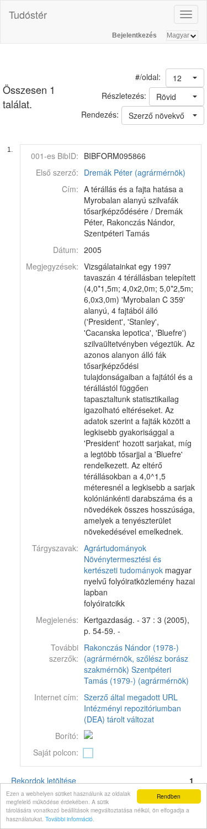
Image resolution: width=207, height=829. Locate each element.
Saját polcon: (55, 752)
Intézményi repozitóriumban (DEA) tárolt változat (132, 714)
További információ (69, 819)
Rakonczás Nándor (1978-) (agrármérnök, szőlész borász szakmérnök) (136, 658)
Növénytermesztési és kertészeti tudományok (123, 564)
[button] (185, 77)
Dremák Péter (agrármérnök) (134, 172)
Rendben (169, 796)
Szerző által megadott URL (131, 697)
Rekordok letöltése (43, 780)
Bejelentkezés (134, 35)
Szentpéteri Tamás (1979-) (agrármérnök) (136, 675)
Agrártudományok (115, 547)
